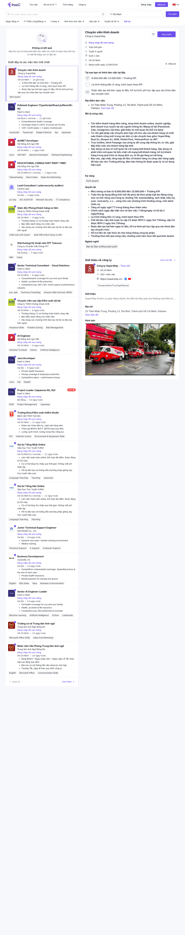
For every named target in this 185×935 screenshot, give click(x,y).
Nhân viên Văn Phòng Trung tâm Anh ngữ (40, 646)
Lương (54, 21)
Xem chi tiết (166, 260)
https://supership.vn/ (111, 278)
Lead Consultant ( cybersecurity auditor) (40, 185)
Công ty (82, 4)
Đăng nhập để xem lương (30, 76)
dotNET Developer (27, 140)
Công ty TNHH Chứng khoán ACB (33, 211)
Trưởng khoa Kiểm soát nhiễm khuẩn (38, 412)
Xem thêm (67, 681)
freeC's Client (23, 112)
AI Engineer (24, 335)
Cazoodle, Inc (23, 559)
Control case (23, 188)
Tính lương (68, 4)
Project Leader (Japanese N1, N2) (36, 390)
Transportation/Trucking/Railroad (113, 285)
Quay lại (16, 681)
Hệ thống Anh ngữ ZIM (28, 144)
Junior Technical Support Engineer (37, 527)
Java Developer (26, 358)
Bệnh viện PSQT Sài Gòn (28, 416)
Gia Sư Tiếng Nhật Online (31, 444)
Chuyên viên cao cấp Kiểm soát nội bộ (39, 300)
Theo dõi (124, 265)
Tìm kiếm (172, 14)
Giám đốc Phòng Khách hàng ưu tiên (37, 207)
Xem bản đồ (107, 108)
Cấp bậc (93, 21)
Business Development (30, 556)
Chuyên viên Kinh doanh (32, 70)
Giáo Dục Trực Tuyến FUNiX (30, 448)
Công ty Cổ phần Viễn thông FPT (33, 246)
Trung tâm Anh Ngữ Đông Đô (31, 627)
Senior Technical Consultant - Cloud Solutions (43, 265)
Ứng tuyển (166, 34)
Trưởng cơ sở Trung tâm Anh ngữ (36, 623)
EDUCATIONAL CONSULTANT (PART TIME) (41, 163)
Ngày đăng (11, 21)
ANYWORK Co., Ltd (26, 531)
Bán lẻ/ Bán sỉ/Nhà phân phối (101, 246)
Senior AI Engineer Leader (32, 591)
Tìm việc (33, 4)
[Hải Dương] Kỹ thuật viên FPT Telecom (39, 243)
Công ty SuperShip (27, 73)
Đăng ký (161, 4)
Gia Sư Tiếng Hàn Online (31, 486)
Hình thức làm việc (73, 21)
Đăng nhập (146, 4)
